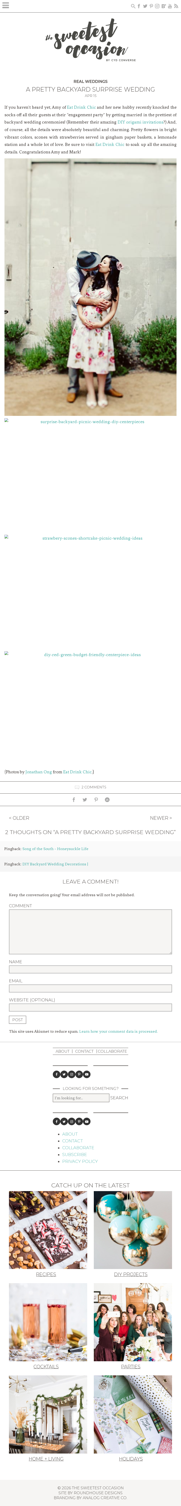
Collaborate (112, 1051)
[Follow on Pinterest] (79, 1074)
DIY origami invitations (140, 122)
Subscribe (74, 1154)
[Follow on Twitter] (64, 1074)
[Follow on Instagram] (71, 1074)
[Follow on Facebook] (56, 1074)
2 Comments (94, 787)
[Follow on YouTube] (86, 1074)
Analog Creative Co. (105, 1497)
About (63, 1051)
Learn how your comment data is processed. (118, 1031)
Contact (84, 1051)
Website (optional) (32, 1000)
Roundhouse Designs (98, 1492)
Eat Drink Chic (81, 107)
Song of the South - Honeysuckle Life (55, 848)
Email (15, 981)
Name (15, 961)
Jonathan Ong (38, 772)
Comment (20, 905)
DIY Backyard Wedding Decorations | (55, 864)
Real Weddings (90, 81)
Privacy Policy (80, 1161)
